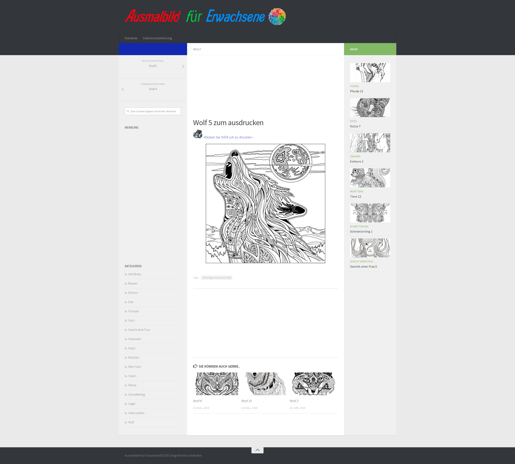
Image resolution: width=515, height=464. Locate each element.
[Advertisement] (265, 83)
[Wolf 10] (265, 383)
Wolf (197, 49)
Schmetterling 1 (361, 231)
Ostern (132, 376)
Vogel (131, 404)
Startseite (131, 38)
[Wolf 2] (314, 383)
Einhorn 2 (356, 161)
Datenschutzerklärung (157, 38)
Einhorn (133, 293)
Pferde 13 (356, 91)
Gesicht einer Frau (139, 330)
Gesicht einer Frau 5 (363, 266)
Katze (131, 348)
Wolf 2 (294, 401)
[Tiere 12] (370, 177)
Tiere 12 (355, 196)
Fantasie (133, 311)
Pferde (132, 385)
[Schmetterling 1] (370, 212)
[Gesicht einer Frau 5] (370, 247)
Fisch (131, 320)
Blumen (133, 283)
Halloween (134, 339)
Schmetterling (136, 394)
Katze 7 (355, 126)
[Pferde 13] (370, 72)
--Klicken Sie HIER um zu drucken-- (228, 137)
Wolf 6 (197, 401)
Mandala (133, 357)
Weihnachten (136, 413)
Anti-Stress (134, 274)
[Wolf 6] (217, 383)
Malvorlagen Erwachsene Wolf (216, 277)
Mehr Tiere (134, 367)
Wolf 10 (246, 401)
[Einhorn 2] (370, 142)
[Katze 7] (370, 107)
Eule (130, 302)
